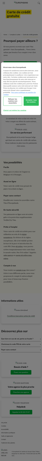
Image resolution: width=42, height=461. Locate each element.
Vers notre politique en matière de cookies (19, 93)
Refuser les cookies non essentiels (12, 101)
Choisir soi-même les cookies (14, 110)
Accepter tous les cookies (31, 101)
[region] (21, 88)
